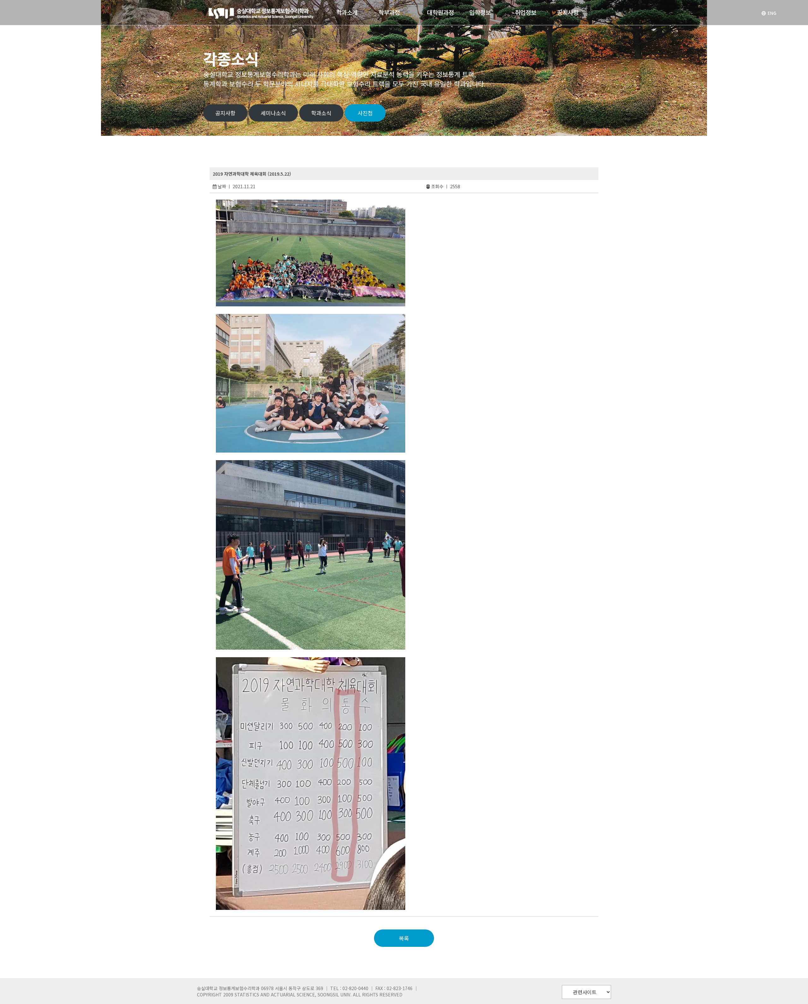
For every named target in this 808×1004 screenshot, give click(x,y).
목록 (404, 938)
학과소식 (321, 113)
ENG (772, 13)
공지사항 (225, 113)
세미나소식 (273, 113)
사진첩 (365, 113)
